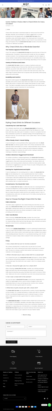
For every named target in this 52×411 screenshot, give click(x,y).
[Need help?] (49, 405)
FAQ (4, 383)
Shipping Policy (18, 380)
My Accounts (29, 382)
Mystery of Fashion (10, 409)
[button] (2, 5)
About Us (5, 375)
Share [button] (8, 29)
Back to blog (27, 315)
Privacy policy (18, 378)
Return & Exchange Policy (19, 384)
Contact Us (6, 378)
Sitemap (5, 380)
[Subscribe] (24, 398)
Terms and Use (18, 375)
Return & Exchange (30, 379)
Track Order (29, 376)
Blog (4, 386)
